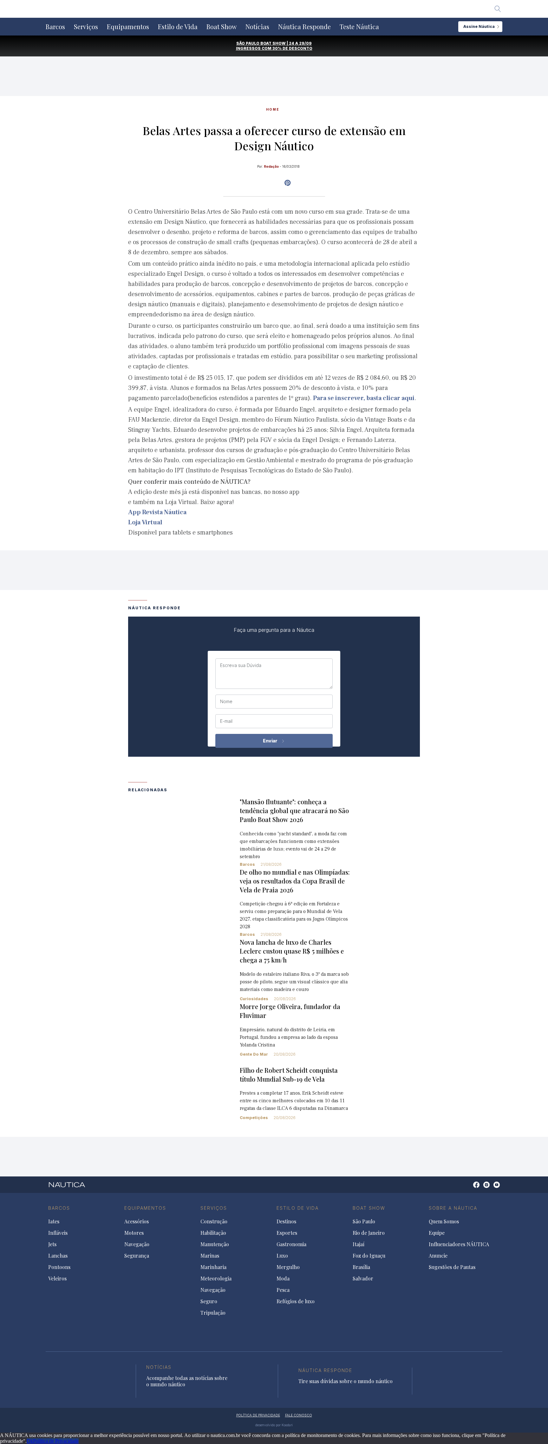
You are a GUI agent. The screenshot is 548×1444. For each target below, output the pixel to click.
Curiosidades (254, 998)
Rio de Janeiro (369, 1233)
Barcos (55, 26)
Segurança (136, 1256)
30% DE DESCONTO (292, 48)
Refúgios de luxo (296, 1301)
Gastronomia (291, 1244)
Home (272, 109)
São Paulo (364, 1221)
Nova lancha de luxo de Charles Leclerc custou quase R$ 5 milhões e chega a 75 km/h (292, 951)
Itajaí (358, 1244)
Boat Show (221, 26)
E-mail (226, 721)
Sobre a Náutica (453, 1208)
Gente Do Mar (254, 1054)
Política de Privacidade (56, 1441)
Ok (30, 1441)
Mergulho (288, 1267)
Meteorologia (216, 1278)
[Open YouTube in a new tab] (287, 183)
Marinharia (213, 1267)
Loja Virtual (145, 522)
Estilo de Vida (178, 26)
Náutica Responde (304, 26)
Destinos (286, 1221)
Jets (52, 1244)
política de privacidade (258, 1415)
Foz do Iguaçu (369, 1256)
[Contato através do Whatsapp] (469, 1188)
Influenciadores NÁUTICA (459, 1244)
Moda (283, 1278)
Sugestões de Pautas (452, 1267)
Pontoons (59, 1267)
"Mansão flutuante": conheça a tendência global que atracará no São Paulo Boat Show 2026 (294, 810)
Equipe (437, 1233)
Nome (226, 701)
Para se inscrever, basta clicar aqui (363, 398)
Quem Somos (444, 1221)
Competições (254, 1117)
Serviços (86, 26)
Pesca (283, 1290)
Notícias (257, 26)
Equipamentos (128, 26)
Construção (213, 1221)
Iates (53, 1221)
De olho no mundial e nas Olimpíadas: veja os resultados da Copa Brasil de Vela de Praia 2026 (295, 881)
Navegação (136, 1244)
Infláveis (58, 1233)
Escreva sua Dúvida (240, 665)
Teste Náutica (359, 26)
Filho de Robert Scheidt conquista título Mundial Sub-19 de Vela (289, 1074)
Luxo (282, 1256)
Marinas (209, 1256)
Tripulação (212, 1313)
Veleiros (57, 1278)
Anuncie (438, 1256)
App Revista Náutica (157, 512)
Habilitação (213, 1233)
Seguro (208, 1301)
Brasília (361, 1267)
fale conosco (298, 1415)
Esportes (287, 1233)
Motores (134, 1233)
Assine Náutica (479, 26)
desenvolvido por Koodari (274, 1425)
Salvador (363, 1278)
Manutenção (214, 1244)
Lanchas (58, 1256)
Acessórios (136, 1221)
